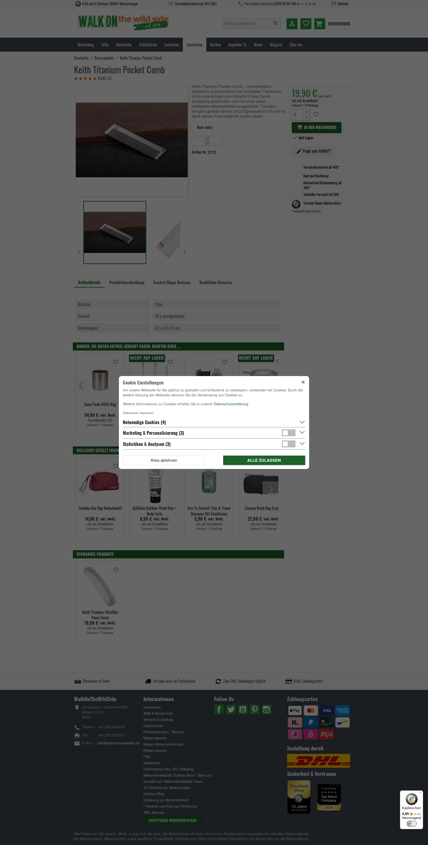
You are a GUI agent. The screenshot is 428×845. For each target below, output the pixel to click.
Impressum (147, 413)
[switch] (412, 824)
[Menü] (420, 793)
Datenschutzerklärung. (231, 403)
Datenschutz (130, 413)
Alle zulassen (264, 460)
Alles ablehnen (164, 460)
